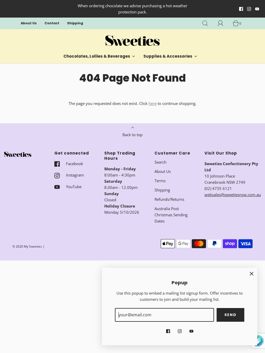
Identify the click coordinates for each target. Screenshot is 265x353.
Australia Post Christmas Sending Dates (171, 215)
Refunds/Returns (169, 199)
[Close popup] (251, 273)
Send (230, 314)
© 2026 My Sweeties (27, 246)
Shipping (75, 23)
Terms (160, 180)
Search (160, 162)
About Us (29, 23)
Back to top (132, 134)
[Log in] (223, 23)
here (153, 103)
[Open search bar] (208, 23)
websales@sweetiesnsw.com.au (232, 194)
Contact (52, 23)
